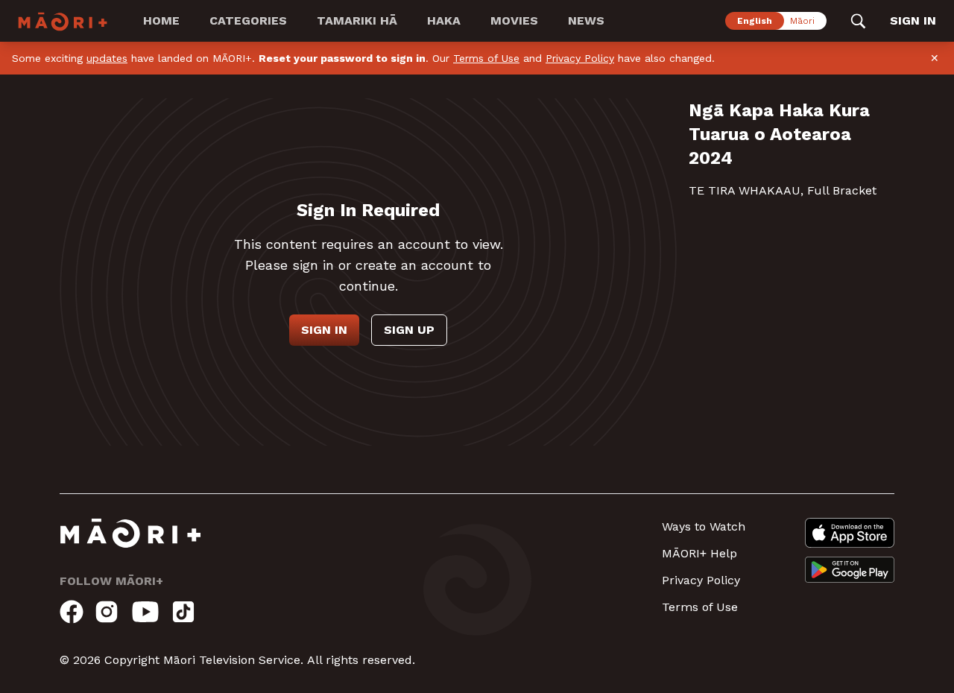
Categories (248, 20)
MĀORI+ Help (699, 553)
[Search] (858, 21)
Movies (514, 20)
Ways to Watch (703, 526)
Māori (802, 21)
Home (161, 20)
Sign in (324, 330)
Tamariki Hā (357, 20)
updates (106, 58)
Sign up (409, 330)
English (754, 21)
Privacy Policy (580, 58)
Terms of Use (486, 58)
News (586, 20)
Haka (444, 20)
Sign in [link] (913, 20)
